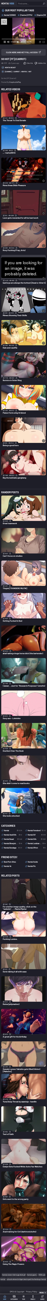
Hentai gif (37, 835)
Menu (41, 1293)
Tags (23, 1299)
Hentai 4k (7, 866)
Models (33, 1299)
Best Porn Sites (10, 862)
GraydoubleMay (15, 82)
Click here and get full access (22, 52)
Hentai (7, 3)
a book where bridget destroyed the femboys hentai (26, 1279)
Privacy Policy (31, 1291)
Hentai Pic (32, 866)
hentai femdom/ (37, 830)
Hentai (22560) (10, 15)
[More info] (43, 115)
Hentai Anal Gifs (13, 835)
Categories (14, 1299)
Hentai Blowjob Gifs (13, 843)
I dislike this (41, 63)
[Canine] (8, 71)
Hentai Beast (10, 67)
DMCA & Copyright (17, 1291)
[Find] (44, 3)
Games (42, 1299)
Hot (29, 71)
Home (4, 1299)
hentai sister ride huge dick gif (13, 1275)
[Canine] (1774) (26, 15)
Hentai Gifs (37, 839)
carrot (17, 71)
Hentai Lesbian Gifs (37, 843)
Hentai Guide (33, 862)
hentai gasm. (32, 1275)
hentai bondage (13, 848)
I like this (30, 63)
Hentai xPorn (37, 848)
